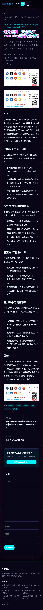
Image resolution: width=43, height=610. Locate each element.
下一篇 (8, 481)
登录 (17, 4)
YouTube (7, 409)
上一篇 (8, 474)
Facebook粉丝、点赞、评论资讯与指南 (31, 586)
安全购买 (26, 405)
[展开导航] (28, 3)
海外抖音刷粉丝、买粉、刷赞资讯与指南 (11, 586)
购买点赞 (15, 409)
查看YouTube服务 (21, 462)
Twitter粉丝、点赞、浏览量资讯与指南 (11, 597)
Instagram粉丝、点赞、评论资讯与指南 (31, 592)
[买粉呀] (8, 3)
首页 (5, 14)
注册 (23, 4)
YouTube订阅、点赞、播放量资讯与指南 (11, 592)
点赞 (33, 405)
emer (9, 54)
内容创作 (18, 405)
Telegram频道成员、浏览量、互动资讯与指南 (31, 597)
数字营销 (10, 405)
